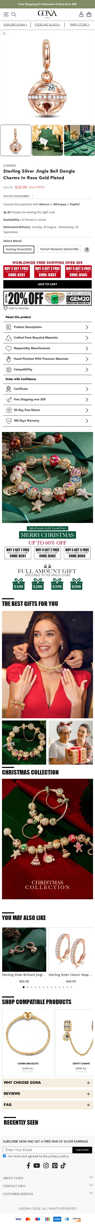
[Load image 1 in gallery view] (15, 140)
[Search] (14, 14)
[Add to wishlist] (5, 308)
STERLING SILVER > (47, 25)
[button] (6, 14)
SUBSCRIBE (82, 1150)
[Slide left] (5, 141)
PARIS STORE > (79, 25)
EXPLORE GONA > (15, 25)
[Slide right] (89, 141)
